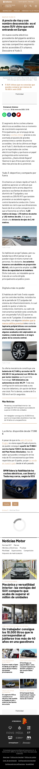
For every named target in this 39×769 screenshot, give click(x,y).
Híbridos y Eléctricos (10, 548)
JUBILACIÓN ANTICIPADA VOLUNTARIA (15, 626)
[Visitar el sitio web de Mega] (19, 732)
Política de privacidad (17, 757)
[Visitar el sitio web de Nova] (10, 732)
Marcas (17, 11)
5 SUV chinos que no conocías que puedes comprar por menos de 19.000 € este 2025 (20, 87)
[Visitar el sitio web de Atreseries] (29, 732)
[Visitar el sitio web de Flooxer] (26, 742)
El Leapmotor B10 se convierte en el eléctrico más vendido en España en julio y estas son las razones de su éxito (9, 699)
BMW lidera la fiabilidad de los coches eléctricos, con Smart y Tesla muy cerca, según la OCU (19, 473)
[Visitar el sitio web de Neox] (29, 727)
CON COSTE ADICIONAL (28, 661)
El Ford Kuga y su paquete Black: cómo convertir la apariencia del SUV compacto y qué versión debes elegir (27, 667)
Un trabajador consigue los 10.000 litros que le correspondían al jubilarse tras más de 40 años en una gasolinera (20, 418)
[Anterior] (16, 2)
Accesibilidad (30, 764)
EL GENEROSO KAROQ (9, 581)
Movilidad (5, 550)
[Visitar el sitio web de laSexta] (19, 727)
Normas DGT (7, 11)
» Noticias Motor (14, 510)
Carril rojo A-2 (23, 2)
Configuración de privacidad (27, 760)
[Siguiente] (35, 2)
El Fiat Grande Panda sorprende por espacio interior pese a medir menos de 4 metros (27, 696)
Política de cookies (30, 757)
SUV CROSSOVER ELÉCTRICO (8, 661)
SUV (15, 504)
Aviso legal (6, 757)
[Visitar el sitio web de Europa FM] (19, 737)
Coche (6, 504)
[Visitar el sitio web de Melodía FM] (29, 737)
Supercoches (16, 550)
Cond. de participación (10, 760)
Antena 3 (5, 510)
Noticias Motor (13, 541)
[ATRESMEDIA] (19, 721)
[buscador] (30, 6)
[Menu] (35, 6)
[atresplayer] (25, 6)
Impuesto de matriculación (12, 553)
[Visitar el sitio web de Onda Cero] (10, 737)
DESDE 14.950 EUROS (27, 691)
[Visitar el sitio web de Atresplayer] (15, 742)
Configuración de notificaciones (15, 764)
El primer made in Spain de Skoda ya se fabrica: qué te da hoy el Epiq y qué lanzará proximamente (10, 668)
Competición (28, 550)
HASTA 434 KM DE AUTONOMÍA (8, 691)
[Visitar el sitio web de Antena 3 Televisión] (10, 727)
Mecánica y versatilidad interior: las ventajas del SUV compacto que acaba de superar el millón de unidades (19, 407)
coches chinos (17, 135)
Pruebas (23, 548)
